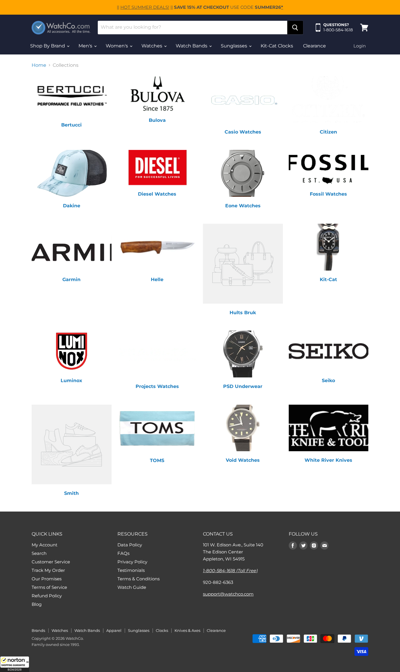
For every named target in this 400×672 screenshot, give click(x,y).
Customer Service (51, 562)
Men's (85, 46)
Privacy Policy (132, 562)
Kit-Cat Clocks (277, 46)
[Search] (295, 27)
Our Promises (46, 579)
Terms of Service (49, 587)
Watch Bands (192, 46)
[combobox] (192, 27)
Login (359, 46)
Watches (152, 46)
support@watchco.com (228, 594)
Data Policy (129, 545)
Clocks (162, 630)
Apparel (114, 630)
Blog (37, 604)
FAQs (123, 553)
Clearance (314, 46)
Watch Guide (131, 587)
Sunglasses (234, 46)
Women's (117, 46)
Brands (38, 630)
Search (39, 553)
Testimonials (131, 570)
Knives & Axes (187, 630)
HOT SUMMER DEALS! (144, 7)
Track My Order (48, 570)
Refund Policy (47, 596)
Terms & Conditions (138, 579)
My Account (44, 545)
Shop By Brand (48, 46)
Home (39, 65)
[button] (14, 664)
